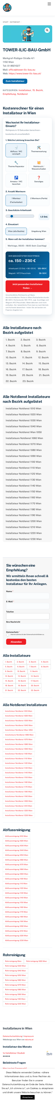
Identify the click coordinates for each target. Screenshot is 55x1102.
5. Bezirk (26, 345)
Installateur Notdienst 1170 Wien (23, 503)
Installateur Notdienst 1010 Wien (23, 408)
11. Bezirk (27, 357)
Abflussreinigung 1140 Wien (16, 898)
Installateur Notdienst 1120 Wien (23, 473)
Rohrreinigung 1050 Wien (15, 975)
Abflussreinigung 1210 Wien (16, 931)
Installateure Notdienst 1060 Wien (24, 438)
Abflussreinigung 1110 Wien (16, 884)
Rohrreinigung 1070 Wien (15, 985)
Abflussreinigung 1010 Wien (16, 836)
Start (5, 22)
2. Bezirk (25, 339)
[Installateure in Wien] (7, 10)
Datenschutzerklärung (12, 1036)
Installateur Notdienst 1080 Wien (24, 450)
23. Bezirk (28, 381)
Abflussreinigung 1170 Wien (16, 912)
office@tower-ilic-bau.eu (22, 69)
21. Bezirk (44, 375)
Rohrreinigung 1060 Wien (15, 980)
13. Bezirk (11, 363)
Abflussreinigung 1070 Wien (16, 865)
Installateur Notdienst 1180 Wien (23, 509)
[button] (47, 30)
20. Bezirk (27, 375)
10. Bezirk (11, 357)
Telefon (10, 612)
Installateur (25, 90)
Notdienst (15, 22)
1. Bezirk (10, 339)
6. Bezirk (41, 345)
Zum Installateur (15, 81)
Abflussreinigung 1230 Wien (16, 940)
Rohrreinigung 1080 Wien (15, 990)
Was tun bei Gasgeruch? (15, 1068)
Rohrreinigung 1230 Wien (15, 1004)
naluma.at (29, 1039)
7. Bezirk (10, 351)
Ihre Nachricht (13, 622)
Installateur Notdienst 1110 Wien (23, 467)
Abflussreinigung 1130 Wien (16, 893)
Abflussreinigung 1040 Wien (16, 850)
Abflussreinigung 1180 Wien (16, 917)
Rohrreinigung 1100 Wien (15, 999)
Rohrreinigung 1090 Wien (15, 994)
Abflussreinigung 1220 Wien (16, 936)
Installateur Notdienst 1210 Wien (23, 527)
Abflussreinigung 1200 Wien (16, 926)
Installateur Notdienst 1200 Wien (24, 521)
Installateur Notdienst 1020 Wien (24, 414)
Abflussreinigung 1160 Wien (16, 907)
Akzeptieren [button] (27, 1097)
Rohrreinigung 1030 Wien (15, 966)
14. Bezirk (27, 363)
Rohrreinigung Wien (13, 961)
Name (9, 591)
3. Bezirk (41, 339)
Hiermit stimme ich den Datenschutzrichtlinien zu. (27, 634)
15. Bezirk (37, 90)
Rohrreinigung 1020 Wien (36, 961)
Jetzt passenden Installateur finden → (27, 286)
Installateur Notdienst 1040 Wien (24, 426)
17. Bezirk (27, 369)
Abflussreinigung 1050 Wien (16, 855)
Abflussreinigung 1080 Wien (16, 869)
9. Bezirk (41, 351)
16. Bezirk (11, 369)
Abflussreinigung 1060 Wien (16, 860)
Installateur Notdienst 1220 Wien (24, 533)
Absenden (16, 641)
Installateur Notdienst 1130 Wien (23, 479)
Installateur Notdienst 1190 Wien (23, 515)
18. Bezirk (43, 369)
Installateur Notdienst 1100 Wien (23, 461)
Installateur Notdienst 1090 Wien (24, 456)
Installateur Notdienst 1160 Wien (23, 497)
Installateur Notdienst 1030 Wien (24, 420)
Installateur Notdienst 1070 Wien (24, 444)
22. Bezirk (11, 381)
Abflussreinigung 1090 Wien (16, 874)
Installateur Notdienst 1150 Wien (23, 491)
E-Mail (10, 601)
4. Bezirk (10, 345)
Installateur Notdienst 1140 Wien (23, 485)
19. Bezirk (11, 375)
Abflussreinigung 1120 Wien (16, 888)
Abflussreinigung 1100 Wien (16, 879)
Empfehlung (9, 94)
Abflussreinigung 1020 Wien (16, 841)
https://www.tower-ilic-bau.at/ (25, 73)
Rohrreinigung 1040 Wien (15, 971)
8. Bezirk (25, 351)
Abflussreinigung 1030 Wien (16, 846)
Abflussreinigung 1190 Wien (16, 921)
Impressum (29, 1036)
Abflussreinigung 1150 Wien (16, 902)
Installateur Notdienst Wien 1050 (24, 432)
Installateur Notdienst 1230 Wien (24, 539)
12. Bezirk (43, 357)
